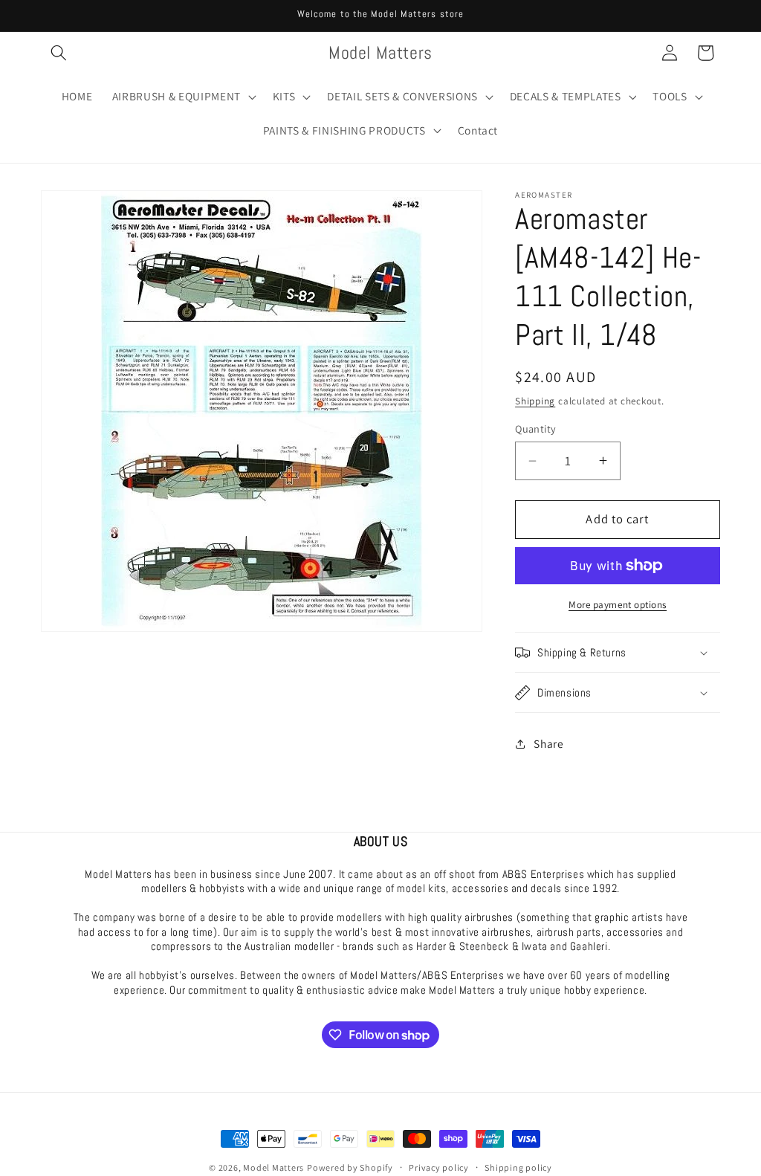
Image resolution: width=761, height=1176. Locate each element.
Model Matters (273, 1167)
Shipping (535, 401)
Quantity (536, 428)
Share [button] (548, 743)
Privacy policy (439, 1167)
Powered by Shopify (350, 1167)
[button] (59, 53)
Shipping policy (518, 1167)
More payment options (618, 604)
